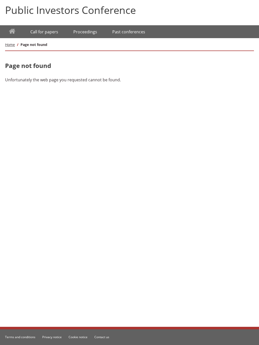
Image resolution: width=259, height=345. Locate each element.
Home (10, 44)
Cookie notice (78, 337)
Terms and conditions (20, 337)
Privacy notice (52, 337)
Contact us (101, 337)
